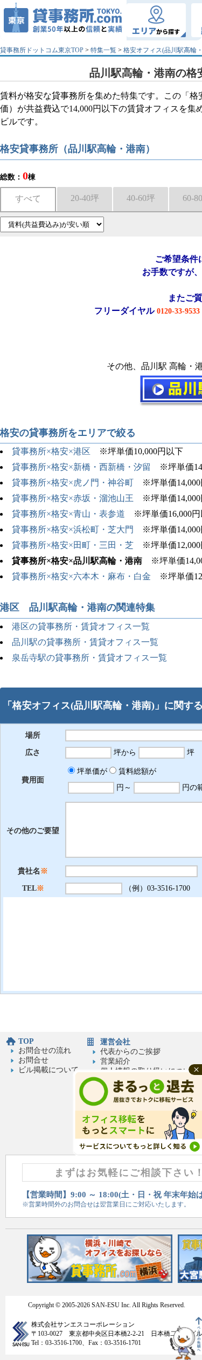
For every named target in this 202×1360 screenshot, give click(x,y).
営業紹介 (115, 1061)
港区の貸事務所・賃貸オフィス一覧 (81, 626)
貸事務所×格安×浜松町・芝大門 (73, 529)
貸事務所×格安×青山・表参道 (68, 513)
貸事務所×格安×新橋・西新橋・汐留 (81, 466)
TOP (26, 1041)
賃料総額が (136, 771)
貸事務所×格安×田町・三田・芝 (73, 545)
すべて (28, 198)
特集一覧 (103, 50)
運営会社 (115, 1042)
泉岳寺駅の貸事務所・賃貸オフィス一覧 (89, 657)
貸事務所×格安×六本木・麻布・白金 (81, 576)
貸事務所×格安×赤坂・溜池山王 (73, 498)
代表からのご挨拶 (130, 1051)
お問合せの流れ (44, 1050)
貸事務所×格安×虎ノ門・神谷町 (73, 482)
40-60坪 (141, 198)
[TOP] (63, 20)
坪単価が (91, 771)
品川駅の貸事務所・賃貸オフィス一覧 (85, 642)
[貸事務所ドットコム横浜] (99, 1280)
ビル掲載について (48, 1070)
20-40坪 (85, 198)
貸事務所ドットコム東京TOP (41, 50)
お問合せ (33, 1060)
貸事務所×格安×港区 (51, 451)
